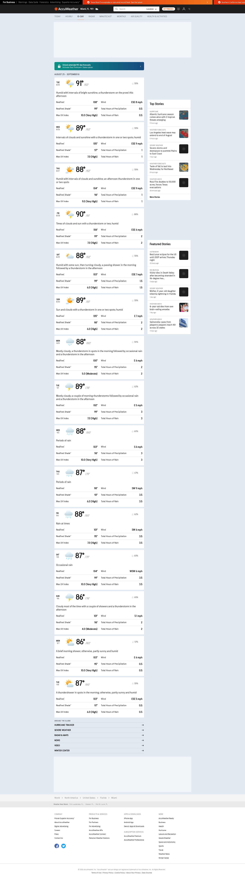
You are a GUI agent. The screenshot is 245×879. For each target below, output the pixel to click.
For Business (9, 2)
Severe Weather (164, 838)
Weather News (164, 854)
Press (56, 834)
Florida (103, 798)
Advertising (55, 2)
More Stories (155, 197)
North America (71, 798)
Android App (128, 822)
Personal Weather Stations (99, 838)
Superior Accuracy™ (71, 2)
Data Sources (147, 873)
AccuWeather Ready (166, 818)
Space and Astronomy (167, 842)
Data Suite (33, 2)
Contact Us (58, 838)
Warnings (22, 2)
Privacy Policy (108, 873)
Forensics (44, 2)
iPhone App (128, 818)
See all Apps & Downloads (134, 826)
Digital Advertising (61, 826)
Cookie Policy (120, 873)
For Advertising (94, 826)
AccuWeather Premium (132, 836)
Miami (114, 798)
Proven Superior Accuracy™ (64, 818)
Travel (161, 850)
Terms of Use (96, 873)
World (57, 798)
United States (89, 798)
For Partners (93, 822)
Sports (161, 846)
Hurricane (162, 830)
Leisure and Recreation (167, 834)
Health (161, 826)
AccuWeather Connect (97, 834)
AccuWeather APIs (96, 830)
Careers (57, 830)
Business (162, 822)
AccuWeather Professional (134, 840)
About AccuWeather (61, 822)
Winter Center (164, 858)
